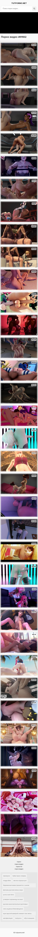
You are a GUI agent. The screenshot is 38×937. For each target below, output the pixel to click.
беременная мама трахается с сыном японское (16, 885)
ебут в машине (29, 918)
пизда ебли (7, 880)
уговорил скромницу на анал (13, 899)
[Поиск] (34, 8)
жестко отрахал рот (20, 880)
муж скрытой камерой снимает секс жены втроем (17, 914)
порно (19, 862)
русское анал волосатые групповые (15, 904)
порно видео (19, 864)
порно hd (19, 866)
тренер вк (6, 876)
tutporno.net (19, 3)
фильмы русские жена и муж (13, 890)
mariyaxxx (18, 918)
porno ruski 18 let (8, 894)
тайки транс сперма (19, 876)
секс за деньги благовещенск (13, 909)
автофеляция (8, 918)
